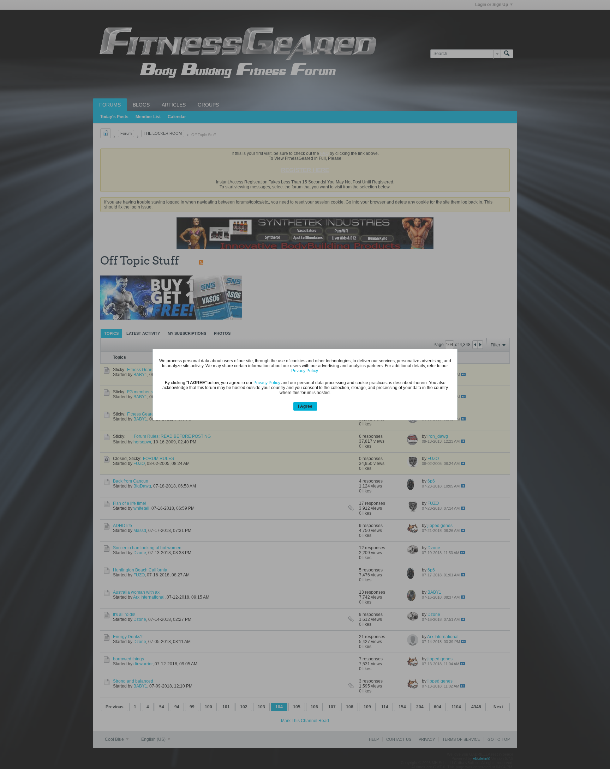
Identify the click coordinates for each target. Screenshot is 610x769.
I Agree (305, 406)
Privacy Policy (304, 370)
